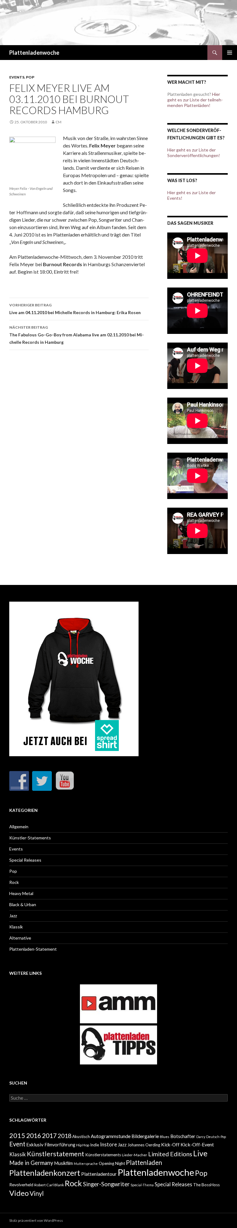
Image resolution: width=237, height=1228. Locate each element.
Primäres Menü (229, 52)
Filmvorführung (59, 1144)
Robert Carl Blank (49, 1185)
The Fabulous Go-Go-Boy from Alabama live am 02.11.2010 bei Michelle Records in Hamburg (76, 335)
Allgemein (18, 826)
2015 (17, 1136)
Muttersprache (86, 1164)
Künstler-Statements (30, 837)
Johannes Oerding (143, 1144)
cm (58, 122)
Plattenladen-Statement (33, 949)
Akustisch (81, 1136)
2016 (33, 1136)
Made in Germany (31, 1162)
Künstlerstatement (55, 1154)
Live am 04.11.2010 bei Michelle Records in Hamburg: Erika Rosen (75, 309)
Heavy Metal (21, 893)
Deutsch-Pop (216, 1137)
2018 (64, 1135)
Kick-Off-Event (197, 1144)
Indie (94, 1144)
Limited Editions (170, 1154)
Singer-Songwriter (106, 1184)
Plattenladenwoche (34, 52)
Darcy (200, 1137)
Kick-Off (170, 1144)
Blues (164, 1136)
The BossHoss (206, 1184)
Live (200, 1153)
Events (16, 77)
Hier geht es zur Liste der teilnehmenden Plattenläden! (195, 100)
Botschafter (182, 1136)
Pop (30, 77)
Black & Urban (22, 904)
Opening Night (112, 1163)
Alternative (20, 937)
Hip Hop (82, 1145)
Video (19, 1192)
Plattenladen (144, 1162)
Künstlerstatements (103, 1154)
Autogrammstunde (111, 1136)
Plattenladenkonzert (44, 1172)
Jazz (13, 915)
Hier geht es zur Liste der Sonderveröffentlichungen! (193, 152)
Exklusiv (35, 1144)
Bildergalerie (145, 1136)
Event (17, 1144)
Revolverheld (21, 1184)
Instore (108, 1144)
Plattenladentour (99, 1174)
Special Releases (25, 860)
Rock (14, 882)
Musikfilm (63, 1163)
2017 (49, 1135)
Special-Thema (142, 1185)
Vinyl (37, 1193)
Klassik (16, 926)
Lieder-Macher (134, 1155)
